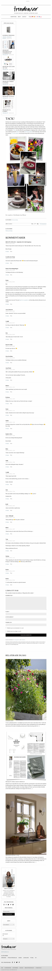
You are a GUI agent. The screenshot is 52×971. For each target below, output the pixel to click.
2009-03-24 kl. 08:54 (10, 281)
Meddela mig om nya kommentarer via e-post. (15, 628)
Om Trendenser (8, 967)
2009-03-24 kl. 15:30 (10, 491)
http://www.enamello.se (24, 300)
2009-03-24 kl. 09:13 (10, 322)
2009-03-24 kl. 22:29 (10, 540)
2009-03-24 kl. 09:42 (10, 346)
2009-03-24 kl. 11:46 (10, 422)
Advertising (14, 16)
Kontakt (21, 967)
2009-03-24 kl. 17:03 (10, 517)
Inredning (3, 957)
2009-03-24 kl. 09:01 (10, 311)
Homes (20, 957)
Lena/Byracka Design (10, 257)
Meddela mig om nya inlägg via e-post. (14, 631)
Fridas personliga (15, 219)
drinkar (17, 131)
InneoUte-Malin (9, 344)
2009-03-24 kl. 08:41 (10, 243)
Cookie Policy (39, 967)
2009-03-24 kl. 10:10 (10, 369)
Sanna (7, 409)
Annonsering (15, 967)
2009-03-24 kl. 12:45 (10, 450)
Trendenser (26, 10)
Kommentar (9, 595)
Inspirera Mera (9, 434)
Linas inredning (9, 356)
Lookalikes (26, 957)
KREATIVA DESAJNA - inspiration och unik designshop (18, 242)
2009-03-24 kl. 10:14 (10, 387)
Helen (7, 449)
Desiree (7, 569)
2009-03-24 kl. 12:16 (10, 435)
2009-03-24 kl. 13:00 (10, 462)
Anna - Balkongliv (9, 516)
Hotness (7, 385)
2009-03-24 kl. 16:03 (10, 505)
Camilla (7, 321)
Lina (7, 333)
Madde (7, 420)
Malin (7, 460)
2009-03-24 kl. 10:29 (10, 398)
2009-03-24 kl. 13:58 (10, 473)
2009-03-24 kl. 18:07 (10, 529)
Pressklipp (5, 54)
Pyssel (32, 957)
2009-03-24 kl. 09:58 (10, 357)
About (19, 16)
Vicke (7, 539)
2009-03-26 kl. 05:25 (10, 571)
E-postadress (10, 617)
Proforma (8, 397)
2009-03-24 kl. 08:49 (10, 270)
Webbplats (9, 622)
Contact (24, 16)
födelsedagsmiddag (28, 131)
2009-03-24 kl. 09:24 (10, 334)
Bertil (7, 504)
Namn (8, 611)
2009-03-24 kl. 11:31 (10, 410)
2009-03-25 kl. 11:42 (10, 557)
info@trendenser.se (5, 951)
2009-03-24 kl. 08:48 (10, 258)
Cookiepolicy (23, 639)
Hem (2, 967)
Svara (7, 251)
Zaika (14, 130)
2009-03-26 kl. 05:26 (10, 580)
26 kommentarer (43, 223)
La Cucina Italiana (15, 133)
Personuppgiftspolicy (16, 639)
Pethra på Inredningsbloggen (12, 268)
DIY (3, 935)
